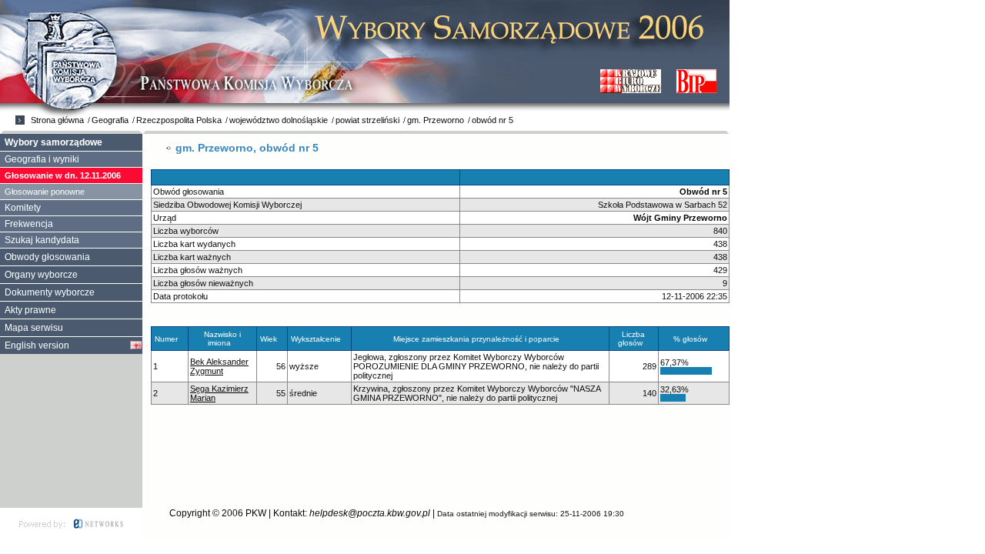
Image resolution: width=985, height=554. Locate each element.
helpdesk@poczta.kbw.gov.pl (369, 513)
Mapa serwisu (34, 327)
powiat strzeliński (367, 120)
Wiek (268, 339)
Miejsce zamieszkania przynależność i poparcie (476, 339)
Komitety (23, 207)
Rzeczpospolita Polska (179, 120)
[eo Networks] (71, 523)
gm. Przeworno (435, 120)
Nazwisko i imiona (222, 338)
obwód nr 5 (492, 120)
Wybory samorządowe (53, 142)
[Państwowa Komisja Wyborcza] (630, 81)
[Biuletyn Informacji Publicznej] (696, 81)
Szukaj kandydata (42, 240)
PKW (255, 513)
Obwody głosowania (47, 257)
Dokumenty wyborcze (50, 292)
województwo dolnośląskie (278, 120)
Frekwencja (29, 224)
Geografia (110, 120)
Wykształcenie (316, 339)
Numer (166, 339)
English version (37, 345)
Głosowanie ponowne (45, 191)
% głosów (690, 339)
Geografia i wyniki (42, 159)
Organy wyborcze (41, 274)
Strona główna (57, 120)
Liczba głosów (632, 338)
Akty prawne (30, 310)
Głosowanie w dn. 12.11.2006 (63, 175)
